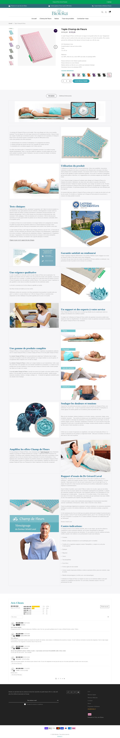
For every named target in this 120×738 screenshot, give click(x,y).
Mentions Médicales (93, 697)
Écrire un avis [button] (104, 606)
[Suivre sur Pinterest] (74, 692)
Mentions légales (92, 694)
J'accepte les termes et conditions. (35, 704)
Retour (89, 703)
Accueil (34, 19)
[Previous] (18, 47)
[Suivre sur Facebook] (68, 692)
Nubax (56, 19)
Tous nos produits (68, 19)
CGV (89, 691)
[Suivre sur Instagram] (71, 692)
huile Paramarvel (45, 452)
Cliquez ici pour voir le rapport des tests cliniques (22, 240)
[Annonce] (60, 2)
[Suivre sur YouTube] (78, 692)
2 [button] (58, 678)
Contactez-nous (82, 19)
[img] (20, 623)
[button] (27, 606)
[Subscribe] (57, 700)
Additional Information (65, 96)
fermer (11, 2)
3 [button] (60, 678)
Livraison (90, 700)
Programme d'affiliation (94, 706)
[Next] (55, 47)
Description (51, 96)
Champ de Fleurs (45, 19)
